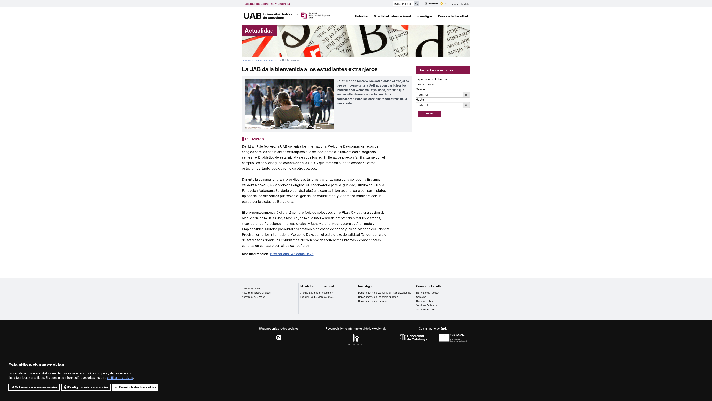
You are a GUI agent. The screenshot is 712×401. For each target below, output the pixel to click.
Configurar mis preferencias (88, 387)
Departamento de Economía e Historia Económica (384, 292)
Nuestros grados (251, 288)
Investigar (424, 16)
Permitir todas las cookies (137, 387)
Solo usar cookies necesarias (36, 387)
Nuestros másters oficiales (256, 292)
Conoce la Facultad (453, 16)
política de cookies (120, 377)
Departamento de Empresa (372, 301)
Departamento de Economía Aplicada (378, 297)
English (465, 3)
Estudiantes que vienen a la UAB (317, 297)
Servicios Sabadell (426, 309)
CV (445, 3)
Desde (420, 89)
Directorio (433, 3)
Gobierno (421, 297)
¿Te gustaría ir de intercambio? (316, 292)
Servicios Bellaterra (426, 305)
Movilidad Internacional (392, 16)
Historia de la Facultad (428, 292)
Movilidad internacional (317, 286)
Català (455, 3)
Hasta (420, 99)
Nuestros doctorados (253, 297)
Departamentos (424, 301)
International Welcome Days (292, 254)
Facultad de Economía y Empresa (267, 4)
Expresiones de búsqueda (434, 79)
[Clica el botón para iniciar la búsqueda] (416, 3)
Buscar (429, 113)
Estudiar (361, 16)
